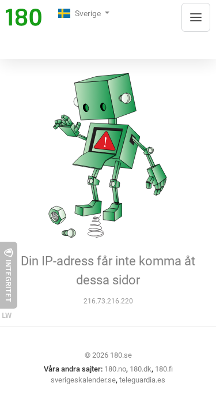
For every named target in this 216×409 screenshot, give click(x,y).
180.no (115, 369)
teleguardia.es (142, 380)
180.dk (140, 369)
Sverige (89, 13)
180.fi (164, 369)
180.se (121, 355)
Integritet (8, 281)
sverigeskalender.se (83, 380)
